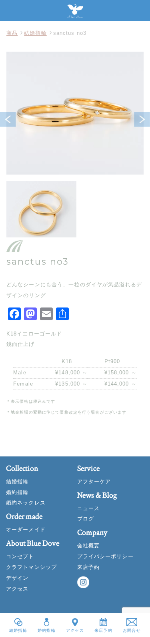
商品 (12, 33)
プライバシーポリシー (105, 556)
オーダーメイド (26, 529)
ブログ (85, 519)
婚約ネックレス (26, 503)
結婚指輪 (35, 33)
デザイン (17, 578)
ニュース (88, 508)
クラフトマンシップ (31, 567)
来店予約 (88, 567)
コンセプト (20, 556)
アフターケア (94, 481)
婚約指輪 (17, 492)
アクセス (17, 589)
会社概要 (88, 546)
